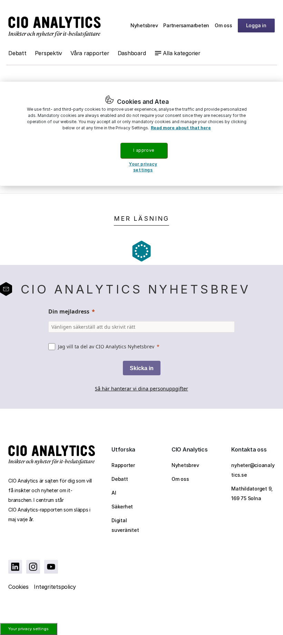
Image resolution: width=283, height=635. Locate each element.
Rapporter (123, 465)
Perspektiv (48, 53)
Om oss (223, 25)
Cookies (18, 586)
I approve (143, 150)
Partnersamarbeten (186, 25)
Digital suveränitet (125, 525)
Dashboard (132, 53)
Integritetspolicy (55, 586)
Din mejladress (68, 311)
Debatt (17, 53)
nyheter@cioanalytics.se (252, 470)
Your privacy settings (28, 628)
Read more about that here (181, 127)
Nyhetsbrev (144, 25)
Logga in (256, 25)
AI (113, 493)
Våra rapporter (89, 53)
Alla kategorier (181, 53)
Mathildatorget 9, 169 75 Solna (252, 493)
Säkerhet (122, 506)
